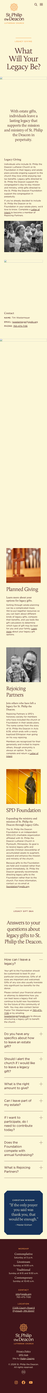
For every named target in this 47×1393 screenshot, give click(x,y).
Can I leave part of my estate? (17, 1103)
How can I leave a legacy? (17, 961)
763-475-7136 (20, 326)
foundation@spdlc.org (17, 886)
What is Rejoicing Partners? (17, 1169)
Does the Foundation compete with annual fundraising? (18, 1148)
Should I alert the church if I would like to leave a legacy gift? (19, 1065)
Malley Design (27, 1358)
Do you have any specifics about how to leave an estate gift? (19, 1040)
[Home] (14, 13)
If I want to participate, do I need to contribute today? (18, 1124)
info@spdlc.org (23, 1294)
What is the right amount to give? (16, 1086)
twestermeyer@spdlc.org (25, 322)
